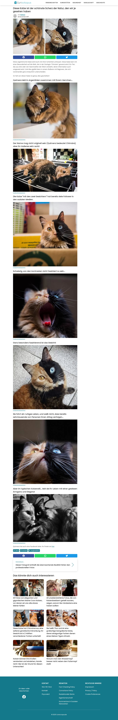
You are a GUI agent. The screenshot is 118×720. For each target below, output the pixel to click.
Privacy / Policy (91, 690)
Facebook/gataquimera (19, 193)
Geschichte (100, 3)
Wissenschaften (52, 3)
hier (53, 546)
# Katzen (23, 550)
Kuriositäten (65, 3)
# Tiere (16, 550)
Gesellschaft (89, 3)
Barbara (22, 15)
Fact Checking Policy (67, 687)
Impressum (89, 687)
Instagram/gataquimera (19, 139)
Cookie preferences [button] (92, 694)
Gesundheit (77, 3)
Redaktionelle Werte (66, 694)
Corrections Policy (66, 690)
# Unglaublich (34, 550)
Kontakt (45, 690)
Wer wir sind (47, 687)
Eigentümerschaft (66, 698)
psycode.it (46, 694)
